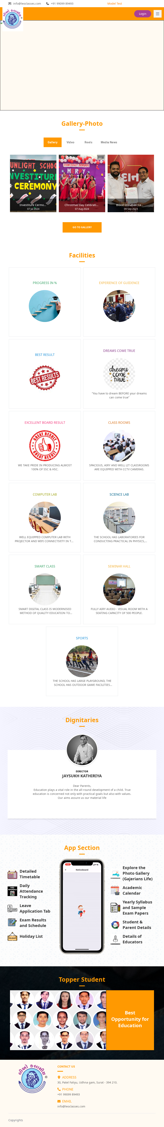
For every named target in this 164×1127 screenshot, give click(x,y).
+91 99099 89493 (68, 1094)
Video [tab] (71, 142)
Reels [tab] (88, 142)
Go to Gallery (82, 227)
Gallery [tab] (53, 142)
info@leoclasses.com (71, 1106)
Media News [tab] (109, 142)
